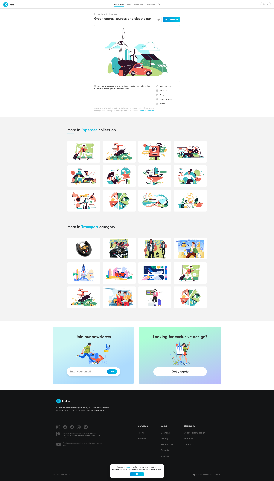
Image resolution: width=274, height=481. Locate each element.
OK (137, 474)
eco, (104, 111)
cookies (127, 467)
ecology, (119, 111)
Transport (89, 227)
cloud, (151, 108)
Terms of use (167, 444)
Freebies (142, 439)
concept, (98, 111)
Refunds (165, 450)
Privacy (164, 439)
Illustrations (99, 14)
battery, (117, 108)
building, (124, 108)
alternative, (108, 108)
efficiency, (128, 111)
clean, (146, 108)
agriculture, (98, 108)
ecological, (111, 111)
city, (141, 108)
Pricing (141, 433)
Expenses (113, 14)
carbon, (135, 108)
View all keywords (147, 111)
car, (130, 108)
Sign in (265, 4)
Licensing (165, 433)
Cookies (165, 456)
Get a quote (180, 371)
